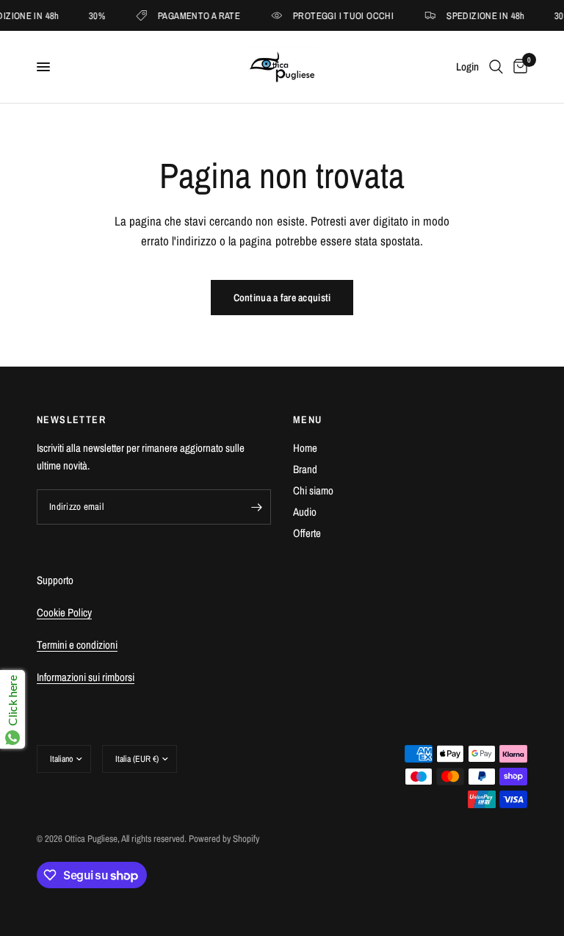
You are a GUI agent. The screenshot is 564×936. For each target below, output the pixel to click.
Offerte (307, 533)
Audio (305, 511)
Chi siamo (313, 490)
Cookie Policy (64, 612)
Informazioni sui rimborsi (85, 677)
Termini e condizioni (77, 644)
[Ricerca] (496, 67)
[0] (517, 67)
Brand (305, 469)
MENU (307, 419)
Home (305, 448)
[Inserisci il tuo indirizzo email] (256, 507)
